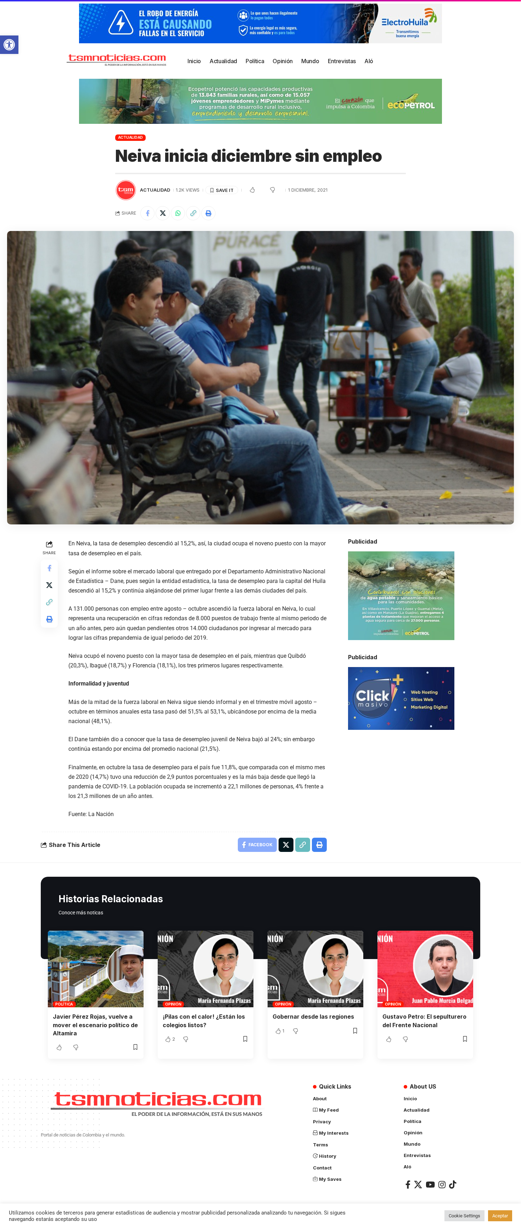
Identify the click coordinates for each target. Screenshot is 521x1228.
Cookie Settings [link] (464, 1215)
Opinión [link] (173, 1004)
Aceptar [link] (500, 1215)
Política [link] (64, 1004)
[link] (9, 44)
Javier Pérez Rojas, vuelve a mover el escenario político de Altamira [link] (95, 1024)
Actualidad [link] (130, 137)
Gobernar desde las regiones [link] (313, 1016)
